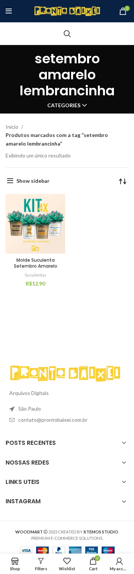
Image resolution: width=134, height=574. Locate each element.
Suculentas (36, 275)
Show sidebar (33, 181)
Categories (63, 105)
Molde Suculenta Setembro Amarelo (35, 263)
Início (12, 127)
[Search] (67, 33)
